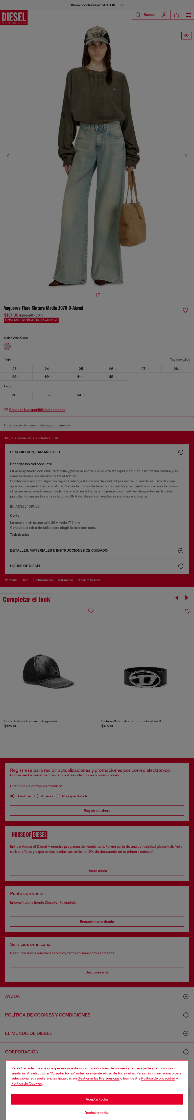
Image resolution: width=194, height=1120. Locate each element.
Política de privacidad (158, 1078)
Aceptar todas (97, 1099)
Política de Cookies (26, 1083)
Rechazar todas (97, 1113)
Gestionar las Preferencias (98, 1078)
